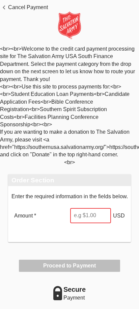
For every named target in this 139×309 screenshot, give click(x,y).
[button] (24, 7)
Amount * (25, 215)
